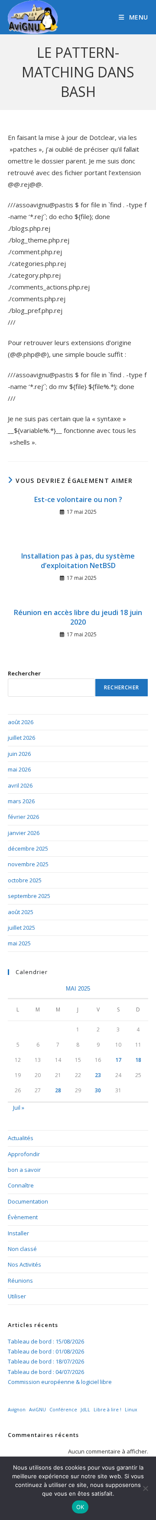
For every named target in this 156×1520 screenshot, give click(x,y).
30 (98, 1090)
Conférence (63, 1410)
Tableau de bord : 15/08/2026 (46, 1341)
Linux (131, 1410)
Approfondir (24, 1154)
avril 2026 (20, 785)
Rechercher (24, 673)
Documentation (28, 1201)
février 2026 (23, 817)
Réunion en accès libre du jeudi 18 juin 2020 (78, 617)
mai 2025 (19, 943)
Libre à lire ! (107, 1410)
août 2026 (20, 722)
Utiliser (17, 1296)
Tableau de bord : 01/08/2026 (46, 1351)
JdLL (85, 1410)
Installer (18, 1233)
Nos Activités (24, 1264)
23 (98, 1075)
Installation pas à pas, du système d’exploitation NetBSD (78, 560)
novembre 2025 (28, 864)
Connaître (21, 1185)
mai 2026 (19, 769)
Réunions (20, 1280)
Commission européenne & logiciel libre (60, 1382)
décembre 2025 (28, 848)
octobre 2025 (25, 880)
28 (58, 1090)
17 (118, 1060)
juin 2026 (19, 754)
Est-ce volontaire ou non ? (78, 499)
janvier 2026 (23, 833)
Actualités (20, 1138)
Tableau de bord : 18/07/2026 (46, 1361)
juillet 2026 (21, 738)
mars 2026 (21, 801)
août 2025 (20, 912)
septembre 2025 (29, 896)
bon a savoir (24, 1170)
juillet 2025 (21, 927)
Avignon (17, 1410)
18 (138, 1060)
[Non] (145, 1488)
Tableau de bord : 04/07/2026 (46, 1372)
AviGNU (37, 1410)
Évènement (23, 1217)
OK (80, 1506)
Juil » (18, 1107)
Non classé (22, 1249)
